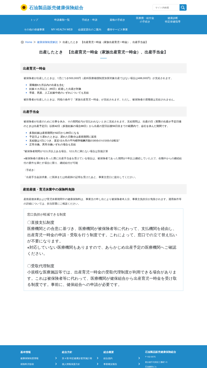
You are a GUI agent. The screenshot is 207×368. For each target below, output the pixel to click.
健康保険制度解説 (47, 42)
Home (28, 42)
